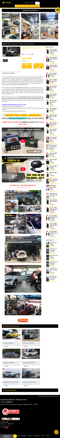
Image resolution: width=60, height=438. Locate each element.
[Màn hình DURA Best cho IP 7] (47, 110)
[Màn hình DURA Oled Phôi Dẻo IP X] (47, 67)
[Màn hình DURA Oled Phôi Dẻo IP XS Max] (47, 51)
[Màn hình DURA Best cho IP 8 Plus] (47, 88)
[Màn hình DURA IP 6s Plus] (47, 155)
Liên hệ (47, 435)
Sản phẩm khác (37, 435)
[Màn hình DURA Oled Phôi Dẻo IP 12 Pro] (47, 225)
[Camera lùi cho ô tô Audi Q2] (47, 264)
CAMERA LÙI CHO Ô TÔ (29, 122)
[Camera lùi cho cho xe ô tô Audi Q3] (47, 270)
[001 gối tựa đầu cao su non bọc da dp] (47, 139)
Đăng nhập (27, 2)
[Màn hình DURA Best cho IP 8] (47, 96)
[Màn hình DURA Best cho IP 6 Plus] (47, 131)
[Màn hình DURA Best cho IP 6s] (47, 125)
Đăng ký (32, 2)
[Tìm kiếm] (39, 3)
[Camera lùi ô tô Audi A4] (47, 244)
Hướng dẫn (23, 435)
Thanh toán (29, 435)
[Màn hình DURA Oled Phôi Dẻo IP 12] (47, 202)
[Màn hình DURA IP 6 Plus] (47, 168)
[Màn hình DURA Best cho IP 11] (47, 75)
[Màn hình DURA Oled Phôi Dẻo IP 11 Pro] (47, 233)
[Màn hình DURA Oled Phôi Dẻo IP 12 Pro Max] (47, 210)
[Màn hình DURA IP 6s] (47, 161)
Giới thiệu (17, 435)
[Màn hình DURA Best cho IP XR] (47, 82)
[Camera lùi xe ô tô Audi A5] (47, 251)
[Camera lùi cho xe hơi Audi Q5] (47, 278)
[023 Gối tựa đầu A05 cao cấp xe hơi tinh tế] (47, 147)
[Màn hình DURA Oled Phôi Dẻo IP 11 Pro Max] (47, 218)
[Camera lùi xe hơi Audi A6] (47, 257)
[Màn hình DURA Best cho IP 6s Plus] (47, 117)
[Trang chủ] (7, 2)
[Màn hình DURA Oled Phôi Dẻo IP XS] (47, 59)
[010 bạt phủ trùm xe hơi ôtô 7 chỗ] (47, 195)
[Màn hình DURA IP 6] (47, 174)
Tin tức (43, 435)
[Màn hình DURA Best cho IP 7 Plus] (47, 102)
